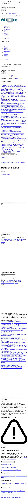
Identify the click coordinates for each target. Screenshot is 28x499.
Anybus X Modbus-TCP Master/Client (13, 93)
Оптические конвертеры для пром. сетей (11, 127)
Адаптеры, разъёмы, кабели (19, 109)
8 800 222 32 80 (5, 38)
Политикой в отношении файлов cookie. (14, 458)
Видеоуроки (7, 26)
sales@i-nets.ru (12, 13)
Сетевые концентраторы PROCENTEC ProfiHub (13, 120)
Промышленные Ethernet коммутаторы (11, 131)
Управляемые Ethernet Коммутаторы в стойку (13, 140)
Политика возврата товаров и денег (10, 491)
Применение (4, 483)
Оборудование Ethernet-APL (8, 110)
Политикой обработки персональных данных (13, 239)
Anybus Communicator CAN (16, 91)
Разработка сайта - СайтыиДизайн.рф (11, 497)
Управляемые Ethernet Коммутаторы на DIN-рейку (12, 136)
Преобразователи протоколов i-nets (10, 85)
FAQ (5, 30)
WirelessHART (18, 145)
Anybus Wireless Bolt (18, 144)
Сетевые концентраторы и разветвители (13, 104)
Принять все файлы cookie (7, 461)
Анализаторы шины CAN (8, 151)
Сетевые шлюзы (5, 83)
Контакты (6, 34)
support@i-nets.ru (17, 15)
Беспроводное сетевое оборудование (10, 143)
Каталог (6, 24)
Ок (1, 204)
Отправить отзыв (5, 174)
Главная (3, 157)
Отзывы (6, 31)
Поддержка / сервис (12, 476)
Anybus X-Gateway (16, 92)
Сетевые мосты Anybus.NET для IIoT (12, 94)
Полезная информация (20, 483)
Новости (6, 33)
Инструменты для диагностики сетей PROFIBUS (14, 121)
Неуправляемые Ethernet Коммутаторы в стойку (13, 138)
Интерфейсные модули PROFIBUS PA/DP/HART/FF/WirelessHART (10, 115)
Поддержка (7, 29)
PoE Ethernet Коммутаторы (8, 133)
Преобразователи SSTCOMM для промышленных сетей (11, 88)
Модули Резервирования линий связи (11, 103)
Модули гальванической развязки (11, 105)
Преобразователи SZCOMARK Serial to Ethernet (12, 107)
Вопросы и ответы (5, 484)
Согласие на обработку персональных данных (12, 282)
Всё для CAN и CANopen (7, 150)
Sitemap (20, 476)
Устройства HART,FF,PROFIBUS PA (10, 99)
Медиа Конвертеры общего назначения (11, 126)
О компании (7, 27)
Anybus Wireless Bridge (7, 144)
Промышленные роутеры (7, 145)
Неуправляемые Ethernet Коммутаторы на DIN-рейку (12, 135)
